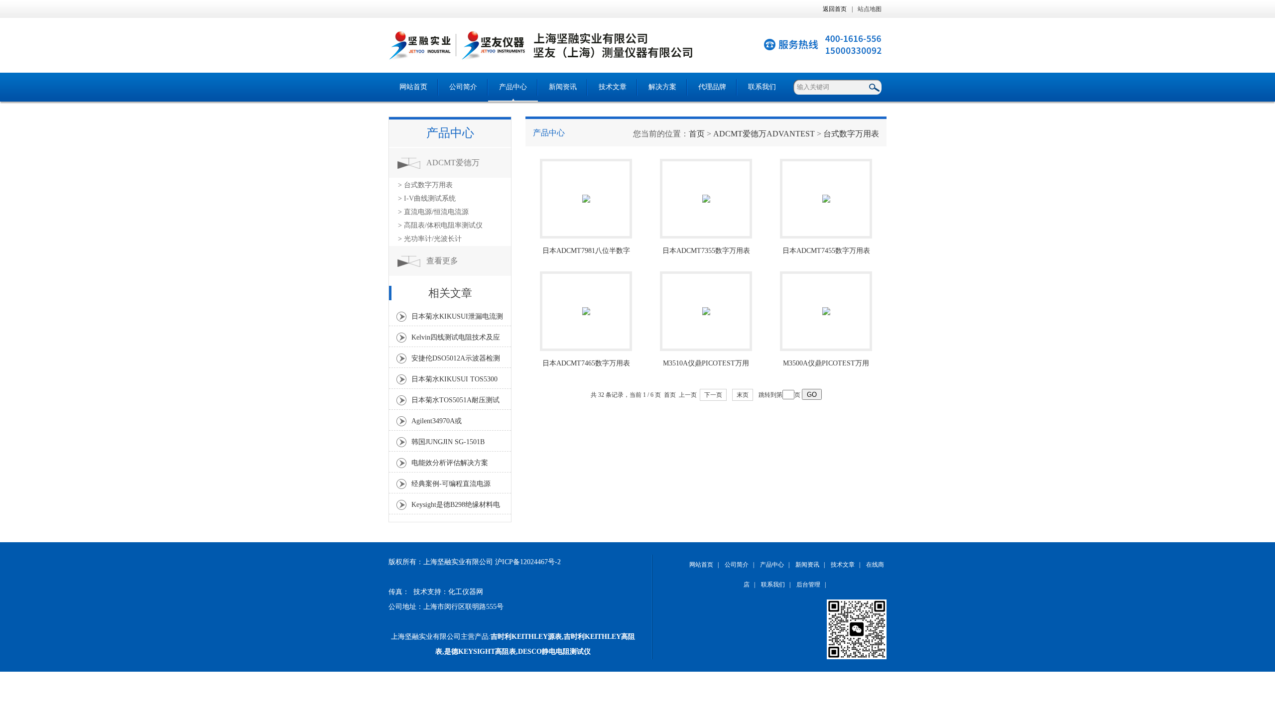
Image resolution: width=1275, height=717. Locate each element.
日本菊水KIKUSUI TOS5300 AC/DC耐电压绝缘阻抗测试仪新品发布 (456, 381)
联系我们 (762, 87)
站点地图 (870, 8)
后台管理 (808, 584)
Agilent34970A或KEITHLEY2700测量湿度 (450, 423)
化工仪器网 (465, 592)
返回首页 (835, 8)
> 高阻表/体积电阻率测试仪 (440, 225)
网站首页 (413, 87)
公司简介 (463, 87)
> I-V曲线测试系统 (427, 198)
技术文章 (613, 87)
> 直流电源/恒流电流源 (433, 212)
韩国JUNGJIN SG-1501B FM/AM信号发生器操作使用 (454, 444)
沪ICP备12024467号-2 (528, 562)
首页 (697, 133)
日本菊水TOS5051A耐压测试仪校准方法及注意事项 (455, 402)
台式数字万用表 (851, 133)
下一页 (713, 394)
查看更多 (442, 260)
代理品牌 (712, 87)
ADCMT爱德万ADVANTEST (453, 168)
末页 (743, 394)
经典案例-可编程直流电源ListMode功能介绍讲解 (451, 486)
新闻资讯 (563, 87)
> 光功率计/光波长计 (430, 238)
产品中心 (513, 87)
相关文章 (450, 293)
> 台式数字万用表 (425, 185)
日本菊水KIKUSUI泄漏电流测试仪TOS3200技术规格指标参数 (457, 319)
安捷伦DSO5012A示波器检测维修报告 (455, 361)
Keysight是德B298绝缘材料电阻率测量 (455, 507)
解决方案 (662, 87)
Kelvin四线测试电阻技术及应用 (455, 340)
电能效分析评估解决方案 (449, 463)
